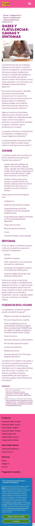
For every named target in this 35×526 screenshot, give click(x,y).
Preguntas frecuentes (11, 472)
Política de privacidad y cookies (13, 502)
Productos (6, 418)
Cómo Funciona (7, 452)
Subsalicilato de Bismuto (10, 449)
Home (5, 15)
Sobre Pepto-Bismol (10, 445)
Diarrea (5, 467)
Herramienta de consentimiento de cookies (17, 508)
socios (3, 488)
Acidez (4, 461)
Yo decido (16, 521)
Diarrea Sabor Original (10, 428)
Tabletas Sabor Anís (9, 434)
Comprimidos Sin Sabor (10, 440)
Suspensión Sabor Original (11, 421)
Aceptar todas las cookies (16, 516)
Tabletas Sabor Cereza (10, 437)
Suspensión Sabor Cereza (11, 425)
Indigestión (15, 15)
